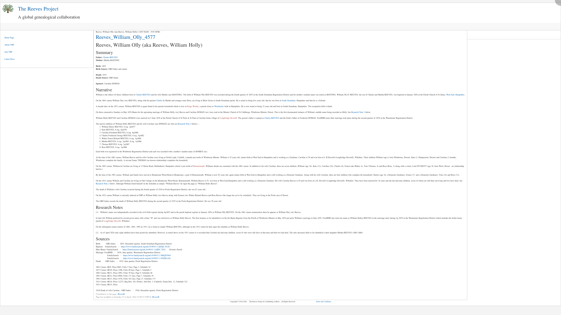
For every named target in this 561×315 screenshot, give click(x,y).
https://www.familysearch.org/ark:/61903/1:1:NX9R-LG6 (146, 258)
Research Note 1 (358, 112)
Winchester (218, 106)
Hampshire (459, 94)
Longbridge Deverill (228, 118)
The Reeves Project (38, 8)
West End (450, 94)
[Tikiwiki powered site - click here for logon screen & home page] (7, 8)
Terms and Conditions (323, 301)
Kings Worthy (193, 106)
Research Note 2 (184, 123)
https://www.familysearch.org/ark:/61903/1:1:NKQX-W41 (147, 255)
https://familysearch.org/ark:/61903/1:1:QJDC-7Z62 (144, 249)
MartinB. (121, 294)
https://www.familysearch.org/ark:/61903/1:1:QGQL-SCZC (145, 246)
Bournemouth (199, 166)
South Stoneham (288, 100)
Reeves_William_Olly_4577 (125, 36)
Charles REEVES (110, 57)
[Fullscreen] (558, 2)
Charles (159, 100)
